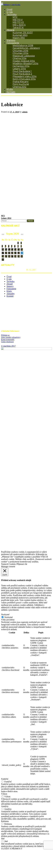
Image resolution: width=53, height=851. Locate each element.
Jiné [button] (2, 838)
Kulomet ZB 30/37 (23, 32)
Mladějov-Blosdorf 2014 (25, 63)
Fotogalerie (13, 43)
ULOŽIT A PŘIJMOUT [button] (11, 848)
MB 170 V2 (18, 22)
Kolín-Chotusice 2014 (24, 79)
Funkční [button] (4, 779)
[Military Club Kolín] (10, 5)
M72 (15, 17)
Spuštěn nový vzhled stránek (13, 269)
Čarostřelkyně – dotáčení (26, 48)
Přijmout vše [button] (21, 564)
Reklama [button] (5, 821)
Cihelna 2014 (19, 58)
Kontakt (11, 92)
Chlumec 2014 (20, 53)
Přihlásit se (5, 335)
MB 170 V (18, 19)
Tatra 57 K (18, 27)
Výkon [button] (4, 794)
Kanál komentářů (7, 340)
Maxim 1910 (19, 37)
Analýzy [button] (4, 806)
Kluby (10, 89)
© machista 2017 (8, 346)
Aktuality (11, 293)
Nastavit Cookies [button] (8, 564)
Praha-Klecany (21, 81)
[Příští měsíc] (22, 234)
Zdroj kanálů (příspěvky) (10, 337)
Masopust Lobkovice (24, 56)
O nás (10, 12)
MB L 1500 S (19, 25)
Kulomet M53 (20, 35)
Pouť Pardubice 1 (22, 71)
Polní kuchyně (21, 84)
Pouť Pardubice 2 (22, 74)
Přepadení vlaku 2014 (24, 76)
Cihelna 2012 (19, 86)
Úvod (9, 9)
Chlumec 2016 (20, 50)
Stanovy (11, 40)
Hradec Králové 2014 (24, 61)
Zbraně (10, 30)
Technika (11, 14)
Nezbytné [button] (5, 614)
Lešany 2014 (19, 68)
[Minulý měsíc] (3, 234)
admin (24, 112)
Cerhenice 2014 (21, 66)
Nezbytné (8, 617)
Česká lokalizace (7, 342)
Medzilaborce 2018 (23, 45)
